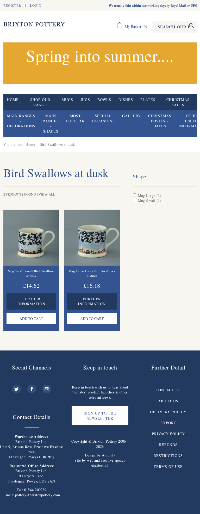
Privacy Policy (168, 433)
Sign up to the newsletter (100, 416)
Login (35, 5)
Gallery (131, 115)
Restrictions (168, 455)
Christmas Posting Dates (159, 120)
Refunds (168, 444)
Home (13, 99)
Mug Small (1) (149, 200)
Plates (147, 99)
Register (12, 5)
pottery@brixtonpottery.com (37, 494)
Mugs (67, 99)
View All (47, 194)
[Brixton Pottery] (34, 24)
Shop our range (40, 102)
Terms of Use (168, 466)
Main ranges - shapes (51, 123)
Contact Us (168, 389)
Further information (31, 301)
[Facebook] (31, 387)
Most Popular (75, 118)
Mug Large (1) (149, 195)
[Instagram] (46, 387)
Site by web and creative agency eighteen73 (99, 463)
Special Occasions (103, 118)
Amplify (108, 455)
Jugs (85, 99)
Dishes (125, 99)
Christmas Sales (178, 102)
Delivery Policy (168, 411)
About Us (168, 400)
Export (168, 422)
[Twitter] (16, 387)
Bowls (104, 99)
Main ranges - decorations (21, 120)
